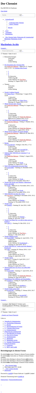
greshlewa (10, 280)
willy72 (9, 223)
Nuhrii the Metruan (12, 66)
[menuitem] (16, 22)
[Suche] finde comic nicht (11, 289)
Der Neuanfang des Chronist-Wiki (14, 65)
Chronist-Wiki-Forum (20, 68)
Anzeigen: (5, 304)
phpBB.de (21, 376)
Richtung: (17, 305)
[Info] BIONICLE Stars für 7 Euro (14, 194)
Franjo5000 (10, 167)
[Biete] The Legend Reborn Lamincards (16, 120)
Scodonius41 (23, 243)
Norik (21, 162)
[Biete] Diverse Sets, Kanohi (12, 104)
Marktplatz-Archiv (10, 44)
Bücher (6, 143)
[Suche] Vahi (8, 203)
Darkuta (22, 200)
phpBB (10, 373)
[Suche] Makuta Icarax (11, 236)
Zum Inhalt (4, 11)
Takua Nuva (10, 94)
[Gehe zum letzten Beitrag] (26, 79)
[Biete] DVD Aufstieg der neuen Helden (16, 131)
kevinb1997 (10, 290)
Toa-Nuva (23, 79)
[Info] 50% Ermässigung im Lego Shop (15, 166)
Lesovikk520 (11, 144)
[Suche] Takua (8, 257)
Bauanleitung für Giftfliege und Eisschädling (17, 279)
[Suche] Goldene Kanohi (11, 92)
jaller (8, 249)
